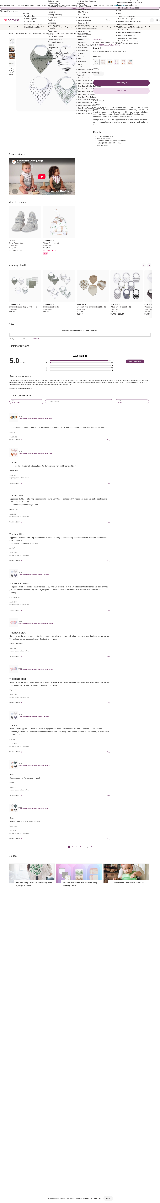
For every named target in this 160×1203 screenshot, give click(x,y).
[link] (103, 62)
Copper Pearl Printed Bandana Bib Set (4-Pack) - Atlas (35, 418)
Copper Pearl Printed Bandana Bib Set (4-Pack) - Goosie (36, 623)
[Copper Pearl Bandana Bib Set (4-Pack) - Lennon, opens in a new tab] (13, 573)
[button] (80, 360)
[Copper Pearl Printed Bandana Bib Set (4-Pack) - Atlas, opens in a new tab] (13, 417)
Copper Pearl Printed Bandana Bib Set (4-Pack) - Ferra (35, 453)
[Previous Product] (144, 265)
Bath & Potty (106, 27)
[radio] (12, 41)
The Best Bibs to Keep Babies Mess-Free (127, 883)
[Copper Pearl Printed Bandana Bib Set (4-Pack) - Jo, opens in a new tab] (13, 764)
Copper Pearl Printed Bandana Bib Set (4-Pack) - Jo (34, 765)
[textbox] (80, 335)
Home (11, 33)
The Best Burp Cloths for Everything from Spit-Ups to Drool (34, 884)
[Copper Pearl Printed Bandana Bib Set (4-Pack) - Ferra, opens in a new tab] (13, 452)
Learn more (36, 339)
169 (91, 847)
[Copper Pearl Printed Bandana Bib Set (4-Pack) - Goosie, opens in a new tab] (13, 622)
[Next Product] (149, 265)
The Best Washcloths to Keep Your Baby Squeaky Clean (80, 884)
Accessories (37, 33)
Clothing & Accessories (17, 27)
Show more (95, 125)
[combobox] (26, 401)
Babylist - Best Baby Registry (11, 20)
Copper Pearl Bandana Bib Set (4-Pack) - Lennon (34, 574)
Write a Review (114, 45)
